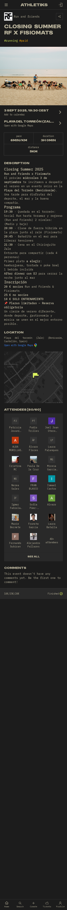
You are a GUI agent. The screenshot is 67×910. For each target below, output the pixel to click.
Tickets (47, 906)
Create (33, 906)
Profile (60, 906)
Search (20, 906)
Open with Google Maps (18, 345)
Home (6, 906)
